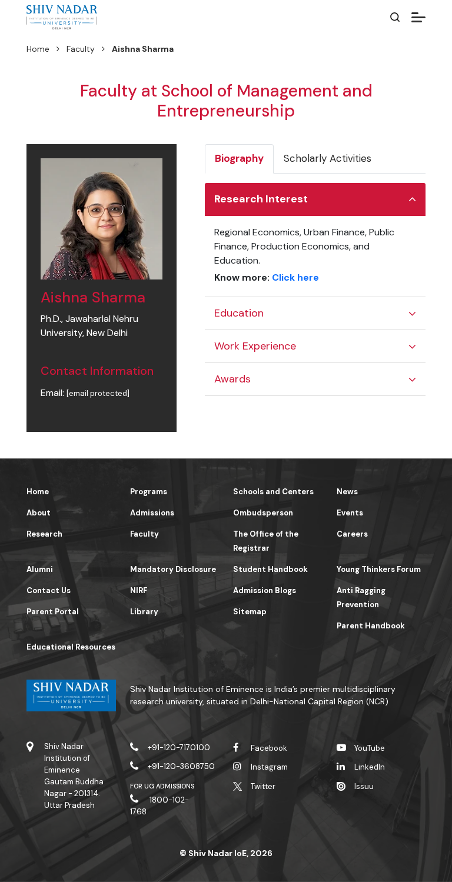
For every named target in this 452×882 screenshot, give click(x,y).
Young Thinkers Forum (379, 569)
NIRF (138, 590)
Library (144, 612)
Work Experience (255, 346)
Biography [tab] (239, 158)
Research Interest (261, 199)
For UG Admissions (162, 786)
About (38, 513)
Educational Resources (70, 647)
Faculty (81, 49)
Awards (232, 379)
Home (37, 49)
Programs (148, 492)
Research (44, 534)
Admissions (152, 513)
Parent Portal (52, 612)
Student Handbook (270, 569)
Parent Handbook (371, 626)
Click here (295, 277)
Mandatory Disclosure (173, 569)
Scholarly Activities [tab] (327, 158)
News (347, 492)
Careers (352, 534)
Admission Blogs (264, 590)
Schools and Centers (273, 492)
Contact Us (48, 590)
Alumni (39, 569)
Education (239, 313)
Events (350, 513)
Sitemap (250, 612)
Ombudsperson (263, 513)
